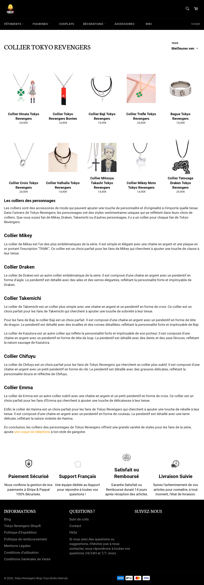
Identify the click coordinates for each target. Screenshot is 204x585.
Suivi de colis (79, 519)
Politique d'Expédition (20, 532)
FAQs (73, 532)
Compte (195, 23)
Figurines (41, 24)
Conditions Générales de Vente (27, 559)
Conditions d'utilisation (21, 553)
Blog (7, 519)
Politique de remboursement (25, 539)
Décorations (93, 24)
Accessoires (125, 24)
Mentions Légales (17, 546)
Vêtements (13, 24)
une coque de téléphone (32, 432)
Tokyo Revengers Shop (28, 578)
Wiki (149, 24)
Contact (75, 526)
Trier (175, 43)
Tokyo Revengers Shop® (22, 526)
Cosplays (66, 24)
